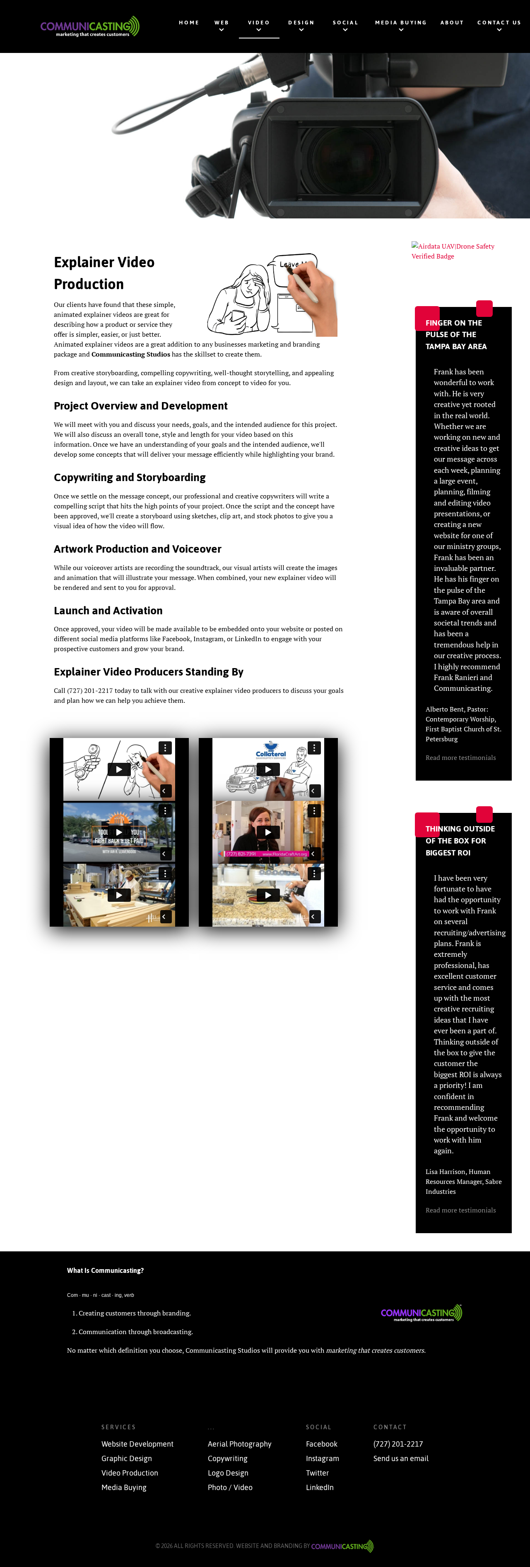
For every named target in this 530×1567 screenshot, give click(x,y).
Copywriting (228, 1458)
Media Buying (124, 1487)
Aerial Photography (240, 1444)
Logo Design (228, 1473)
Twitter (317, 1473)
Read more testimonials (461, 757)
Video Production (129, 1473)
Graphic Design (126, 1458)
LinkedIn (320, 1487)
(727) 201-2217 (398, 1444)
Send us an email (401, 1458)
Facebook (321, 1444)
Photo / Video (230, 1487)
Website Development (137, 1444)
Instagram (322, 1458)
